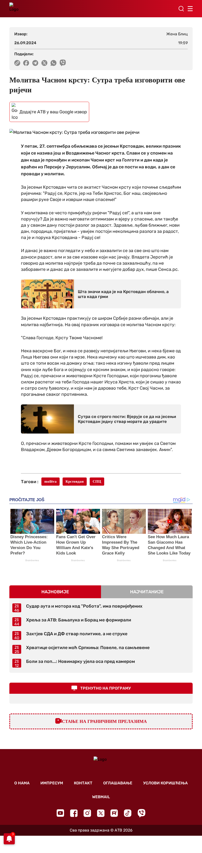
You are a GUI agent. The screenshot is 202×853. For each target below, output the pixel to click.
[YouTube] (60, 813)
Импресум (51, 783)
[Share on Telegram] (35, 63)
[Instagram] (87, 813)
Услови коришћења (165, 783)
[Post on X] (44, 63)
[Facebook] (74, 813)
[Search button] (181, 8)
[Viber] (141, 813)
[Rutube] (114, 813)
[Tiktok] (128, 813)
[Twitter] (100, 813)
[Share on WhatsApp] (53, 63)
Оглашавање (117, 783)
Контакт (83, 783)
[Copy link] (17, 63)
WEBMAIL (101, 796)
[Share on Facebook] (26, 63)
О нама (22, 783)
